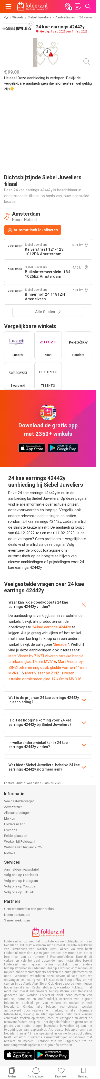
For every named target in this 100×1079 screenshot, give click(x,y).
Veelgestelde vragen (19, 801)
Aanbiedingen (65, 17)
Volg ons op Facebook (21, 875)
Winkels (18, 17)
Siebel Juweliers (39, 17)
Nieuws (9, 853)
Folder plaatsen (15, 836)
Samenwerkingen (17, 920)
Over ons (10, 830)
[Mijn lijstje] (78, 6)
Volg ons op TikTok (19, 892)
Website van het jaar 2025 (23, 847)
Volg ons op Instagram (21, 881)
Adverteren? (13, 807)
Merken (9, 818)
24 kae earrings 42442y (51, 627)
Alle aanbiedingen (17, 813)
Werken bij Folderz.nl (19, 841)
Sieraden (61, 644)
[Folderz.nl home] (32, 6)
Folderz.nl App (15, 824)
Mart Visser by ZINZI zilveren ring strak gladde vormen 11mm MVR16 (47, 667)
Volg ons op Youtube (19, 886)
